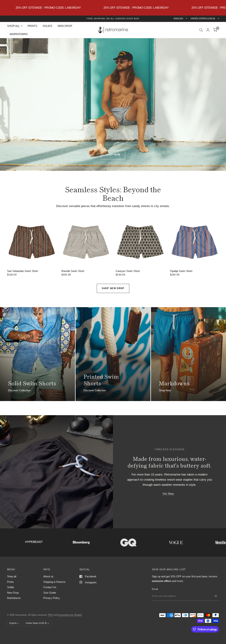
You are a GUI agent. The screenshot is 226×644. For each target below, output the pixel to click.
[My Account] (207, 30)
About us (48, 576)
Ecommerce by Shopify (70, 615)
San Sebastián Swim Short (22, 270)
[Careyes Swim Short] (140, 240)
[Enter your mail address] (215, 596)
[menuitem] (16, 26)
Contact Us (49, 587)
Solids (47, 25)
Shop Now (165, 390)
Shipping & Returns (54, 581)
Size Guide (49, 592)
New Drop (65, 25)
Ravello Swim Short (72, 270)
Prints (32, 25)
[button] (113, 154)
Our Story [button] (168, 493)
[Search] (201, 30)
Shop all (13, 25)
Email (155, 589)
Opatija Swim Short (181, 270)
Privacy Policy (51, 597)
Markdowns (19, 34)
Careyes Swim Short (128, 270)
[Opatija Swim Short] (194, 240)
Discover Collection (19, 390)
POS (50, 615)
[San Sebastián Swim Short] (31, 240)
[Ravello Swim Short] (86, 240)
